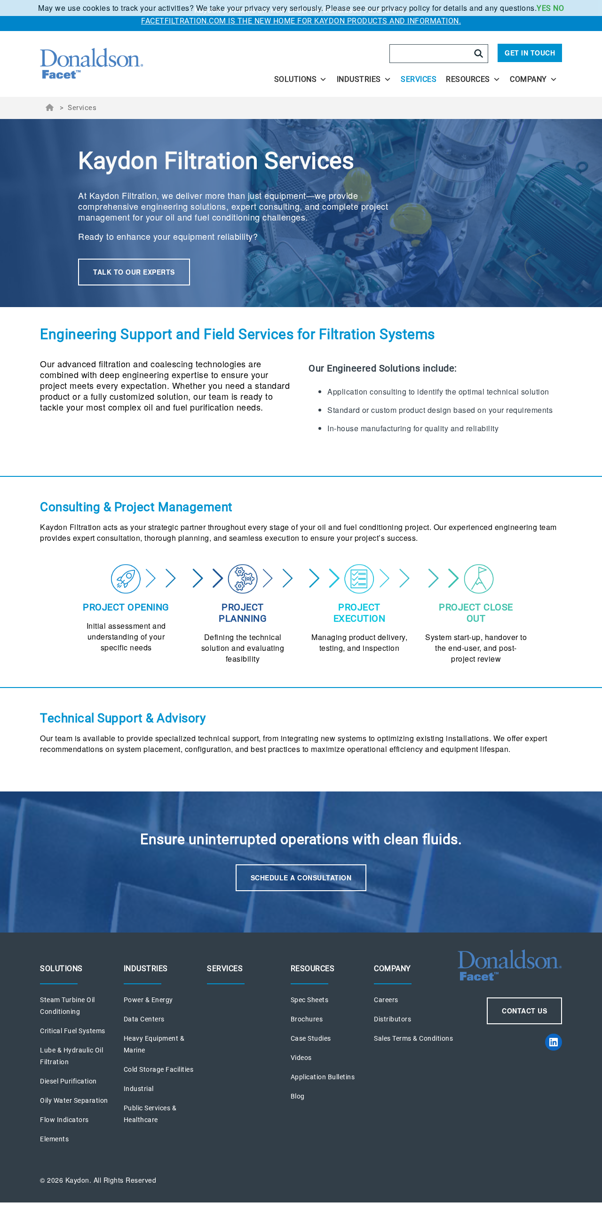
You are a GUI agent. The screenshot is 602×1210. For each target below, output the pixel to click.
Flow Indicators (64, 1119)
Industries (359, 79)
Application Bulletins (323, 1077)
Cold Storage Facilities (159, 1069)
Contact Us (524, 1010)
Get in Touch (530, 52)
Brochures (307, 1019)
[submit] (478, 53)
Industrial (139, 1088)
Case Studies (311, 1038)
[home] (118, 64)
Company (528, 79)
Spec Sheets (310, 1000)
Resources (468, 79)
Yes (544, 8)
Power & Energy (148, 1000)
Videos (301, 1057)
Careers (386, 1000)
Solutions (295, 79)
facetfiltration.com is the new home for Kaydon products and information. (301, 20)
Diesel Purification (68, 1081)
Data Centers (144, 1019)
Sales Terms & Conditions (413, 1038)
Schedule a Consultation (301, 877)
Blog (298, 1096)
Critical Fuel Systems (72, 1031)
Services (418, 79)
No (558, 8)
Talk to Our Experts (134, 272)
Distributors (392, 1019)
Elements (54, 1139)
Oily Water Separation (74, 1100)
